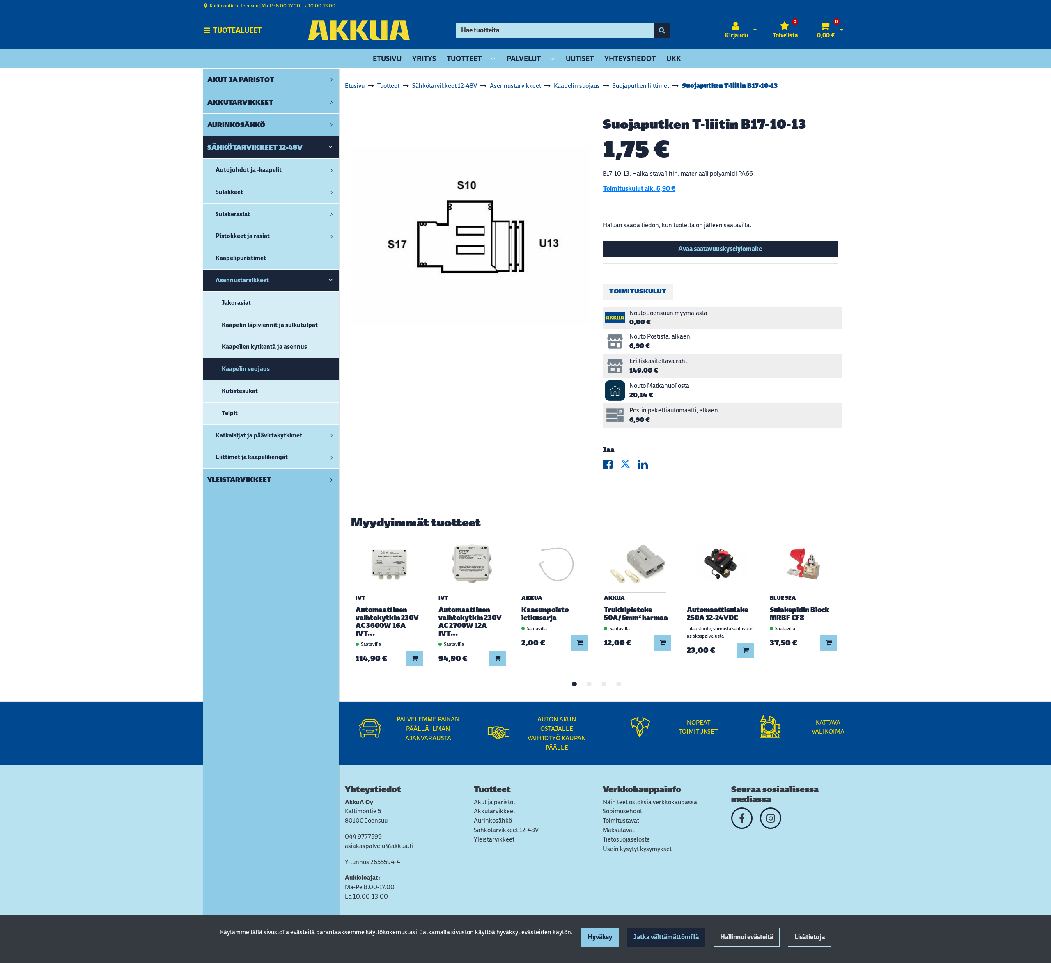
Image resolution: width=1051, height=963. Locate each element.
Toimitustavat (621, 820)
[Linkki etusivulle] (358, 30)
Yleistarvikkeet (494, 839)
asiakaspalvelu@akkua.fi (379, 846)
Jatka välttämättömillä (666, 937)
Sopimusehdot (622, 811)
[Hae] (662, 30)
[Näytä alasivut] (493, 59)
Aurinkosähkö (493, 820)
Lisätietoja (809, 937)
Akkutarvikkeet (494, 811)
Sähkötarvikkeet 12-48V (506, 830)
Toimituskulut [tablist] (637, 291)
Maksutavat (618, 830)
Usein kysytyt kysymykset (637, 849)
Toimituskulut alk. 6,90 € (639, 188)
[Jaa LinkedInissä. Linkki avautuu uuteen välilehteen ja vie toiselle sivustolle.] (646, 466)
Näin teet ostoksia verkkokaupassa (650, 802)
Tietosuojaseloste (626, 839)
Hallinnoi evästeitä (746, 937)
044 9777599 (363, 836)
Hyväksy (599, 937)
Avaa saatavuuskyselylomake (720, 249)
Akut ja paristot (494, 802)
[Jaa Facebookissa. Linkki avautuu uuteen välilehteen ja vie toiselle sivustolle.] (611, 466)
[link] (331, 80)
